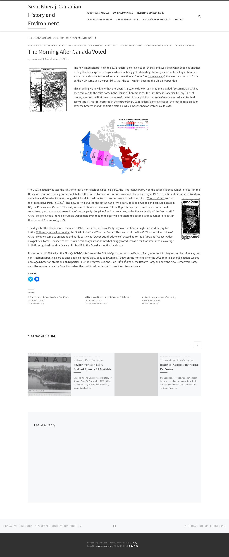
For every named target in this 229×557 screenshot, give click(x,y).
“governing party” (182, 88)
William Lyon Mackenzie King (53, 232)
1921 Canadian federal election (50, 37)
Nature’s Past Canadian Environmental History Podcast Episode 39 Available (92, 364)
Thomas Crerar (156, 198)
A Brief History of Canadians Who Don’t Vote (48, 297)
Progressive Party (134, 189)
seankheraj (36, 59)
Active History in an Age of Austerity (159, 297)
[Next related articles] (197, 344)
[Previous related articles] (189, 344)
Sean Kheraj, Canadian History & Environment (107, 542)
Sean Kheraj (92, 546)
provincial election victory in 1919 (139, 194)
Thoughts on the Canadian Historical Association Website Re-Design (179, 364)
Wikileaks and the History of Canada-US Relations (108, 297)
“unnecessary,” (156, 76)
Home (31, 37)
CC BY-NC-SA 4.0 (121, 546)
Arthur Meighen (37, 215)
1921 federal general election (152, 101)
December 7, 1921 (73, 228)
